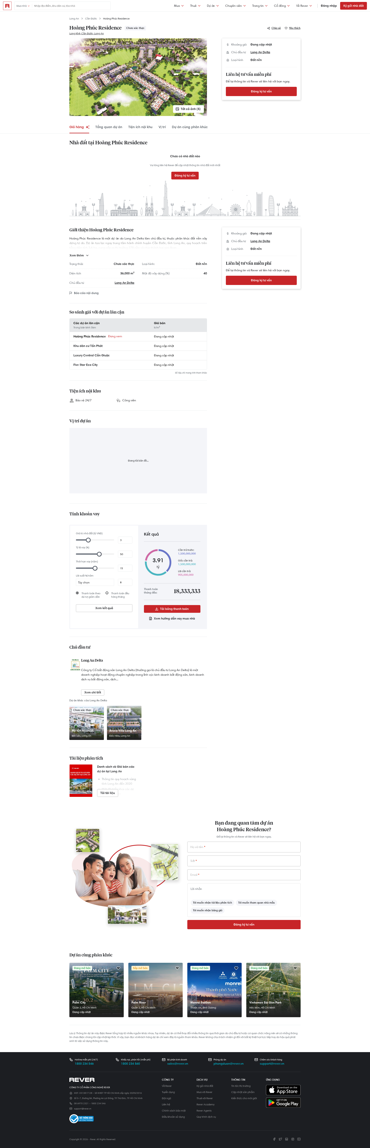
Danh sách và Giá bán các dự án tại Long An (116, 769)
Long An (74, 18)
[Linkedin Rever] (286, 1139)
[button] (274, 28)
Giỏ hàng (76, 127)
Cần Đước (91, 18)
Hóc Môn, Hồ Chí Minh (262, 1007)
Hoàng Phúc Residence (116, 18)
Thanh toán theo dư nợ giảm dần (91, 595)
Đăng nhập (329, 6)
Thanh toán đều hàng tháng (120, 595)
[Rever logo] (7, 6)
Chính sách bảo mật (174, 1110)
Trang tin (258, 6)
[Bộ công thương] (81, 1119)
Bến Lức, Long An (81, 735)
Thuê (193, 6)
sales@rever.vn (177, 1063)
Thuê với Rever (205, 1098)
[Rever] (113, 1080)
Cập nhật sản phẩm (243, 1092)
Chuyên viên (233, 6)
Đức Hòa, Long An (119, 735)
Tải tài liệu (107, 793)
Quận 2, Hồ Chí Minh (84, 1007)
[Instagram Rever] (292, 1139)
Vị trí (162, 127)
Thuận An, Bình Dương (203, 1007)
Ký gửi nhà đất (353, 6)
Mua (177, 6)
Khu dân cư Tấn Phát (88, 346)
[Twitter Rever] (280, 1139)
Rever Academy (205, 1104)
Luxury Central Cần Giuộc (91, 355)
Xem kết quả (104, 608)
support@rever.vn (272, 1063)
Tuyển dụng (168, 1092)
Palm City (79, 1002)
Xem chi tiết (92, 692)
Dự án (211, 6)
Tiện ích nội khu (140, 127)
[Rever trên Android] (283, 1102)
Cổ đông (280, 6)
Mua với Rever (204, 1092)
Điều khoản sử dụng (173, 1116)
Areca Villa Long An (122, 731)
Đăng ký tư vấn (261, 91)
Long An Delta (260, 52)
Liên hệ (166, 1104)
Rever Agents (204, 1110)
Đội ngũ (166, 1098)
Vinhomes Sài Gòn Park (265, 1002)
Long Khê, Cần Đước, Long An (86, 33)
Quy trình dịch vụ (206, 1116)
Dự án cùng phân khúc (190, 127)
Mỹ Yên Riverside (83, 731)
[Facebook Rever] (274, 1139)
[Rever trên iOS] (283, 1090)
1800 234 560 (130, 1063)
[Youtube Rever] (299, 1139)
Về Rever (302, 6)
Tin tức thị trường (241, 1086)
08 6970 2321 (81, 1103)
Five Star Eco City (85, 365)
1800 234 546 (84, 1063)
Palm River (138, 1002)
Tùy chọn (84, 582)
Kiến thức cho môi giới (244, 1098)
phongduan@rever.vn (229, 1063)
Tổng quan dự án (108, 127)
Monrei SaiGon (200, 1002)
